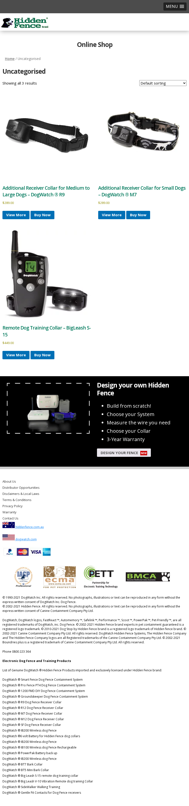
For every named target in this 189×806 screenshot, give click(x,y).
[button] (175, 6)
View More (16, 214)
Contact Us (10, 518)
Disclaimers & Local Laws (20, 493)
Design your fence (124, 452)
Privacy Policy (12, 506)
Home (10, 58)
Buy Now (42, 214)
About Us (9, 481)
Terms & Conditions (17, 500)
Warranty (9, 512)
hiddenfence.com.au (29, 527)
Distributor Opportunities (21, 487)
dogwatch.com (26, 539)
